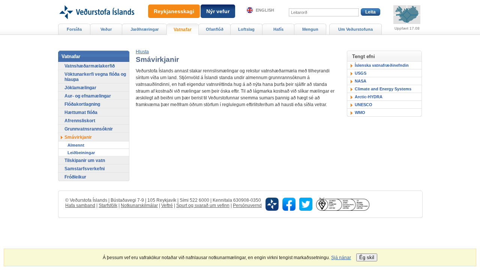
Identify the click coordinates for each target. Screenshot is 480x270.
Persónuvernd (247, 205)
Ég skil (366, 257)
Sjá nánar (341, 257)
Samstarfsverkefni (84, 168)
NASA (360, 81)
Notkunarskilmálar (139, 205)
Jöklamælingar (80, 87)
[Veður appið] (272, 203)
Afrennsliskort (79, 120)
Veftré (167, 205)
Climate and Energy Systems (383, 89)
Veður (106, 29)
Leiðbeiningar (81, 152)
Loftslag (246, 29)
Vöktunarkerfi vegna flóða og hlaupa (95, 77)
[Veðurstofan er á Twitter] (305, 203)
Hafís (278, 29)
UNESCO (363, 104)
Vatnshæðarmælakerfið (89, 66)
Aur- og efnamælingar (87, 96)
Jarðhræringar (144, 29)
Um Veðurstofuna (355, 29)
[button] (142, 51)
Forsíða (74, 29)
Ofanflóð (215, 29)
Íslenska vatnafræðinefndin (382, 65)
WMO (360, 112)
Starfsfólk (108, 205)
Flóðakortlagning (82, 104)
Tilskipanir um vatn (84, 160)
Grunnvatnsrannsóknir (88, 129)
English (265, 10)
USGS (360, 73)
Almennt (76, 145)
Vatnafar (183, 29)
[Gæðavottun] (342, 203)
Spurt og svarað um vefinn (203, 205)
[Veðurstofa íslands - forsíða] (96, 2)
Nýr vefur (218, 11)
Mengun (310, 29)
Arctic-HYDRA (368, 96)
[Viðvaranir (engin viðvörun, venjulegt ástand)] (406, 14)
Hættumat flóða (81, 112)
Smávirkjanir (78, 137)
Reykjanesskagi (174, 11)
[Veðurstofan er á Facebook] (289, 203)
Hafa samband (80, 205)
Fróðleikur (75, 177)
